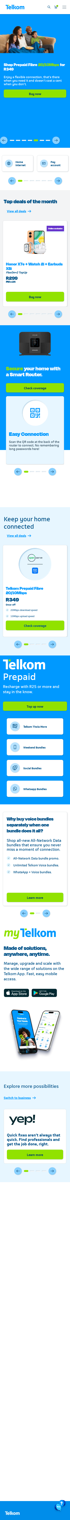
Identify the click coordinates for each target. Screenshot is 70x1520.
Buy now (35, 93)
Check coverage (35, 625)
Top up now (35, 706)
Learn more (35, 897)
